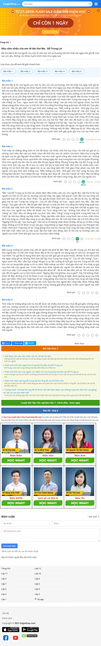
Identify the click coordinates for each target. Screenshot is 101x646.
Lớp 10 (38, 573)
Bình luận (19, 343)
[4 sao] (96, 343)
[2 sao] (89, 343)
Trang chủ (5, 568)
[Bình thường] (73, 139)
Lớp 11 (4, 573)
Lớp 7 (3, 583)
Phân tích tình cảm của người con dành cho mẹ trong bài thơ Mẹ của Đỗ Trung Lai (42, 371)
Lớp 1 (3, 599)
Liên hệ (5, 613)
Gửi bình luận (9, 546)
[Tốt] (77, 139)
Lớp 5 (3, 589)
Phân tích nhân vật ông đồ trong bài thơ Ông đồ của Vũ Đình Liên (34, 380)
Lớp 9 (3, 578)
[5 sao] (99, 343)
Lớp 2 (37, 594)
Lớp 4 (37, 589)
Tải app (40, 599)
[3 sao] (92, 343)
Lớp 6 (37, 583)
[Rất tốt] (82, 139)
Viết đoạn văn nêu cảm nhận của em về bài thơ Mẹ (28, 356)
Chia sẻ (7, 343)
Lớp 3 (3, 594)
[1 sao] (86, 343)
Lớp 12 (38, 568)
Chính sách (7, 618)
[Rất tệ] (64, 139)
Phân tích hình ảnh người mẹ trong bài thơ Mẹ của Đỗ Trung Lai (33, 365)
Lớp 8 (37, 578)
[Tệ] (68, 139)
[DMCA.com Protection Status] (29, 638)
